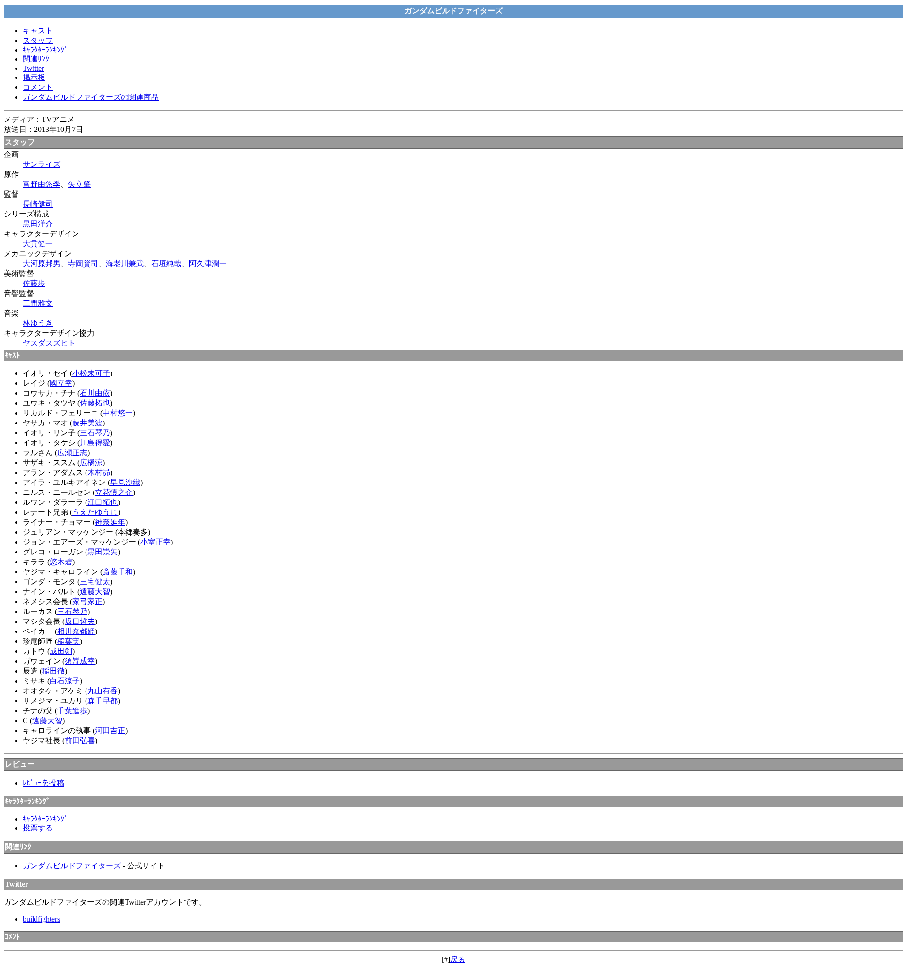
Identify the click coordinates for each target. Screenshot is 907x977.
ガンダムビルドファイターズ (73, 866)
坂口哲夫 (80, 621)
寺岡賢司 (83, 263)
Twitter (33, 68)
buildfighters (41, 919)
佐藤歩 (34, 283)
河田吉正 (110, 730)
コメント (38, 87)
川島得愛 (95, 443)
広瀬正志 (72, 453)
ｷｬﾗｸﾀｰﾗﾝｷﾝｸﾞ (45, 50)
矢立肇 (79, 184)
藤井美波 (87, 423)
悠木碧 (61, 562)
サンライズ (41, 164)
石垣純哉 (166, 263)
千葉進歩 (72, 711)
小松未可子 (91, 373)
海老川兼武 (125, 263)
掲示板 (34, 77)
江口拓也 (102, 502)
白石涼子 (65, 681)
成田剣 (61, 651)
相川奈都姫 (76, 631)
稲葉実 (68, 641)
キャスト (38, 30)
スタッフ (38, 40)
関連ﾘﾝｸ (36, 59)
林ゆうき (38, 323)
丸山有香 (102, 691)
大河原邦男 (41, 263)
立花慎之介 (114, 492)
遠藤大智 (95, 592)
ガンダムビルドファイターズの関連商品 (91, 97)
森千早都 (102, 701)
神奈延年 (110, 522)
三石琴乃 (95, 433)
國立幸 (61, 383)
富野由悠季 (41, 184)
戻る (457, 959)
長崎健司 (38, 204)
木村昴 (98, 472)
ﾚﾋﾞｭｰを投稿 (43, 783)
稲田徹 (53, 671)
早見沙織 (125, 482)
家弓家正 (87, 601)
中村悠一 (118, 413)
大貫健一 (38, 244)
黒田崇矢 (102, 552)
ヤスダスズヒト (49, 343)
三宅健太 (95, 582)
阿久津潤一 (208, 263)
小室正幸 (155, 542)
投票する (38, 828)
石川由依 (95, 393)
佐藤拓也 (95, 403)
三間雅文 (38, 303)
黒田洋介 (38, 224)
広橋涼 (91, 462)
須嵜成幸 (80, 661)
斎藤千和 (118, 572)
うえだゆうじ (95, 512)
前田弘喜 (80, 740)
